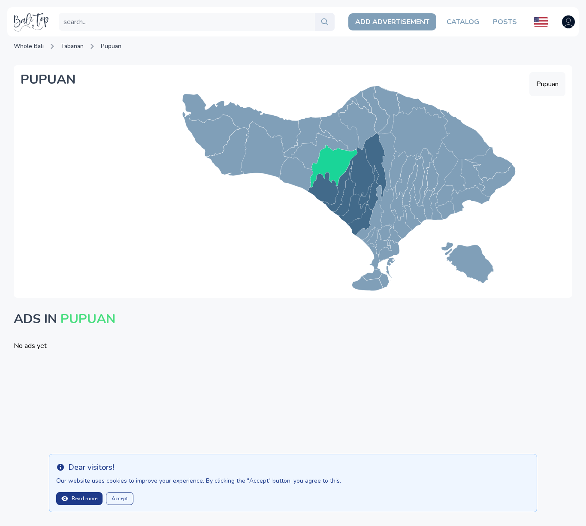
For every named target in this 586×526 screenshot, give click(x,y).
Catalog (463, 22)
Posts (505, 22)
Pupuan (111, 46)
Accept (120, 498)
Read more (84, 498)
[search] (325, 22)
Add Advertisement (392, 22)
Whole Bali (29, 46)
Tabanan (72, 46)
